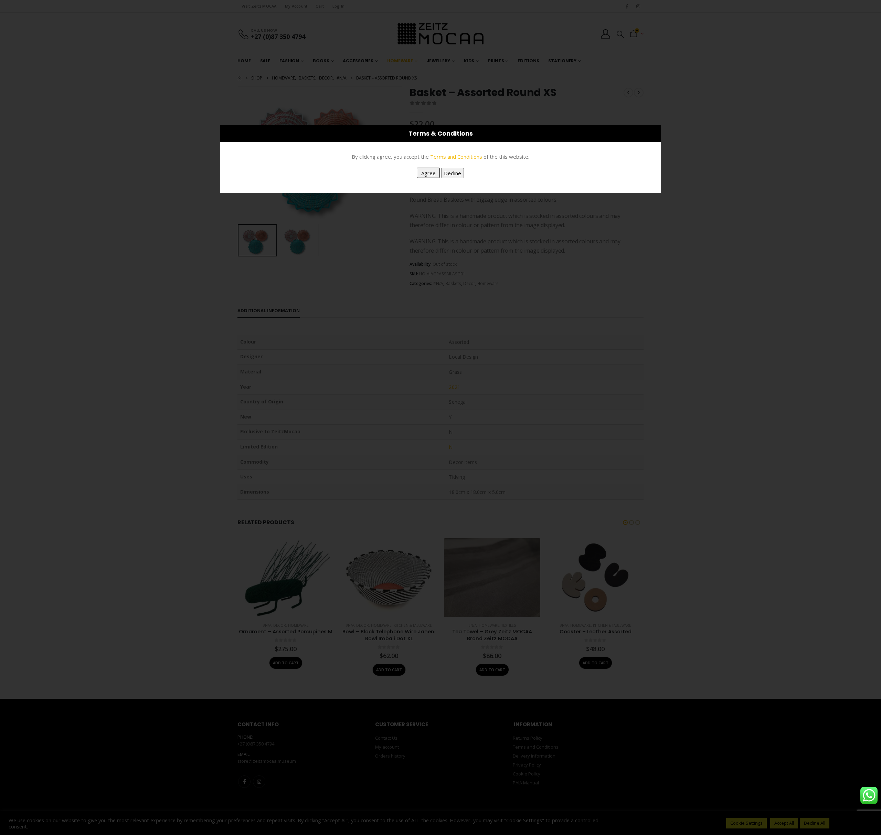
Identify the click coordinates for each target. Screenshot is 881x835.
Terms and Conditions (456, 156)
